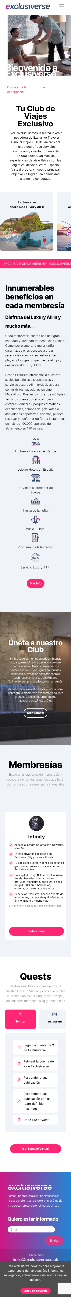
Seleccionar (36, 931)
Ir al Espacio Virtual (35, 1148)
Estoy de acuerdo (35, 1291)
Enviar (54, 1240)
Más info (35, 583)
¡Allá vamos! (35, 713)
